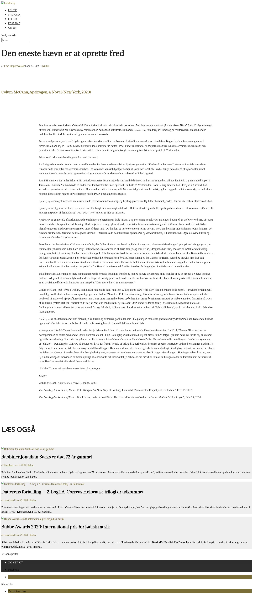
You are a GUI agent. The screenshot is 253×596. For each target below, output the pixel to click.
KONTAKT (15, 562)
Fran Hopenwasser (14, 66)
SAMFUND (14, 15)
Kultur (45, 66)
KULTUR (12, 19)
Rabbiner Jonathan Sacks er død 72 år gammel (46, 457)
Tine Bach (8, 464)
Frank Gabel (9, 499)
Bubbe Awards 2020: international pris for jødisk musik (55, 526)
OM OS (12, 28)
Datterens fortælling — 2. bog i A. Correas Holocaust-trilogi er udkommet (72, 492)
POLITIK (12, 10)
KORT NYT (14, 23)
